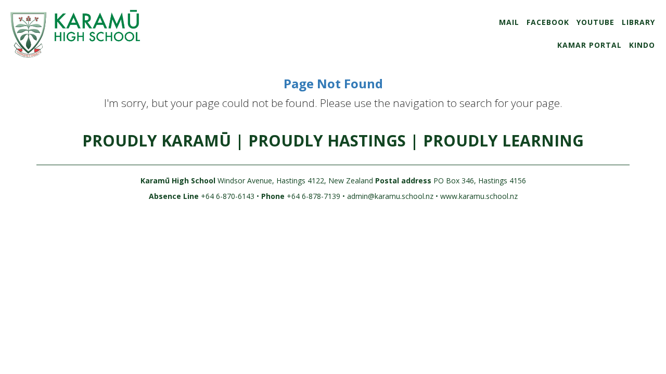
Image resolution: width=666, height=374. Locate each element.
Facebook (548, 22)
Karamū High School (177, 180)
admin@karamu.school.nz (390, 196)
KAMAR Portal (589, 45)
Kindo (642, 45)
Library (638, 22)
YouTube (595, 22)
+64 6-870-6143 (226, 196)
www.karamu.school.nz (479, 196)
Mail (509, 22)
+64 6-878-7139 (312, 196)
